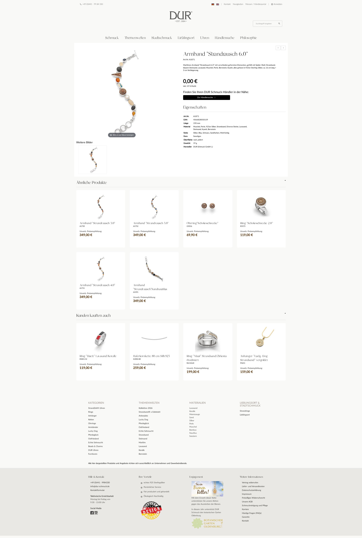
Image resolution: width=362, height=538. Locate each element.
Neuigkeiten (238, 4)
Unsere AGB (247, 502)
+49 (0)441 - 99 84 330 (92, 4)
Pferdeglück (144, 423)
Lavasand (143, 446)
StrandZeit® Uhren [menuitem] (96, 408)
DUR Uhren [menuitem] (93, 450)
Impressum (247, 494)
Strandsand (144, 435)
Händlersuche (224, 37)
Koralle (142, 450)
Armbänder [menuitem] (93, 427)
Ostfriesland (144, 427)
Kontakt (227, 4)
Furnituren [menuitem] (92, 454)
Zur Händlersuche (205, 98)
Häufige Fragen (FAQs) (251, 513)
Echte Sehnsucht (146, 431)
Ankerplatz (143, 416)
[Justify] (283, 48)
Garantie (245, 517)
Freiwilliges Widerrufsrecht (253, 498)
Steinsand (143, 439)
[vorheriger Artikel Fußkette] (278, 48)
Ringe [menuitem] (90, 412)
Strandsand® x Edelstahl (149, 412)
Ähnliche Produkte (91, 183)
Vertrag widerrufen (250, 483)
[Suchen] (279, 23)
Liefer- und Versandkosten (253, 486)
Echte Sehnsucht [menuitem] (95, 443)
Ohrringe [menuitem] (92, 423)
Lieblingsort (186, 37)
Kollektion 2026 (145, 408)
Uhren (204, 37)
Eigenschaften (194, 107)
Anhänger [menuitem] (92, 416)
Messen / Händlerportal (255, 4)
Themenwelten (135, 37)
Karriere (245, 509)
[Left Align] (278, 48)
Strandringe (245, 411)
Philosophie (248, 37)
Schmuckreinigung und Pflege (255, 506)
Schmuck (112, 37)
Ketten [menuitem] (91, 420)
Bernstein (143, 454)
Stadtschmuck (161, 37)
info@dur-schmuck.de (99, 486)
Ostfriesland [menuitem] (93, 439)
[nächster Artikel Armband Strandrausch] (283, 48)
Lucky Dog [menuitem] (93, 431)
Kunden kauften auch (93, 315)
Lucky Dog (143, 420)
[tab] (112, 38)
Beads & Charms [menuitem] (95, 446)
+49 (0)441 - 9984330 (100, 483)
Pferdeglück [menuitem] (93, 435)
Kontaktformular (97, 490)
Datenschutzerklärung (251, 490)
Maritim (142, 443)
